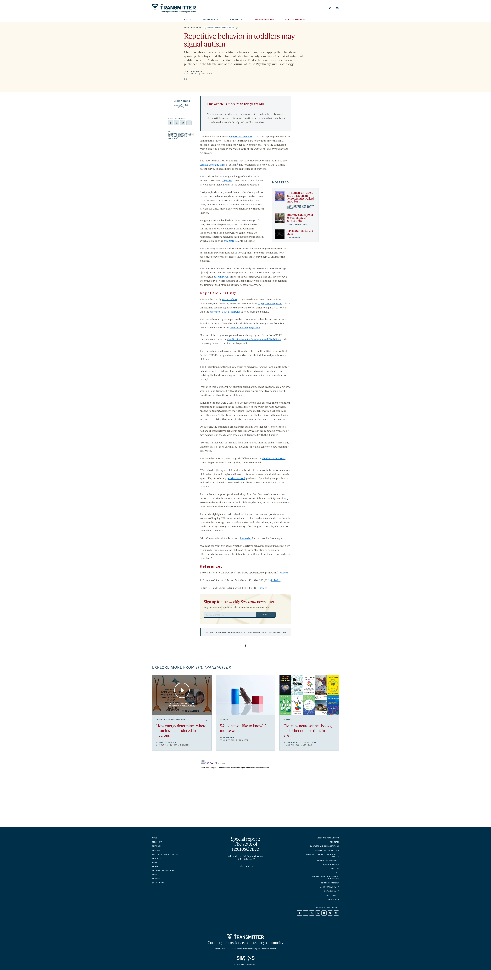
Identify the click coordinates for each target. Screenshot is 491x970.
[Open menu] (337, 8)
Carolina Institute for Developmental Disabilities (254, 339)
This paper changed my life (165, 854)
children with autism (273, 458)
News (186, 19)
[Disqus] (245, 791)
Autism (181, 133)
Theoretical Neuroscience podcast (172, 720)
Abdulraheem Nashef (299, 208)
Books (155, 866)
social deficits (229, 299)
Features (156, 846)
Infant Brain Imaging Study (245, 327)
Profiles (156, 850)
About (328, 838)
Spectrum (196, 28)
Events (155, 875)
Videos (155, 862)
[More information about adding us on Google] (237, 28)
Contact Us (333, 899)
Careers (335, 869)
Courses (156, 879)
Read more (245, 866)
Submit (265, 615)
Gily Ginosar (308, 205)
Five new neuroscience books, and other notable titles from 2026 (308, 731)
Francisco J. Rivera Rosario (302, 742)
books (163, 871)
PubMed (283, 573)
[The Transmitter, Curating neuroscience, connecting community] (174, 8)
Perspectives (209, 19)
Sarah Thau (229, 738)
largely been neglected (270, 303)
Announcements (331, 864)
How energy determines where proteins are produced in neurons (181, 731)
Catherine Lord (236, 478)
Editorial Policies (330, 883)
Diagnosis (172, 135)
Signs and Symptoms (277, 633)
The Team (334, 842)
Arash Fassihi (295, 205)
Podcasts (156, 858)
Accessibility (332, 895)
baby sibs (227, 180)
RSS (337, 873)
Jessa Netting (194, 71)
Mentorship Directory (328, 860)
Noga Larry (292, 207)
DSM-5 (180, 135)
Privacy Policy (331, 891)
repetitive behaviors (241, 137)
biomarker (246, 538)
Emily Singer (294, 238)
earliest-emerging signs (213, 165)
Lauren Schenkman (298, 224)
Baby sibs (189, 133)
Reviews (287, 720)
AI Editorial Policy (329, 887)
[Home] (245, 936)
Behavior (224, 720)
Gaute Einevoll (167, 742)
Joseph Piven (221, 277)
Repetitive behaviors (257, 633)
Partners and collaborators (324, 846)
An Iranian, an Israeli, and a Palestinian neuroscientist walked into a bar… (300, 197)
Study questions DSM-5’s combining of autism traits (300, 217)
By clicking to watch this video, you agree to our (182, 704)
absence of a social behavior (225, 312)
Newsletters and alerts (327, 850)
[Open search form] (330, 8)
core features (231, 241)
